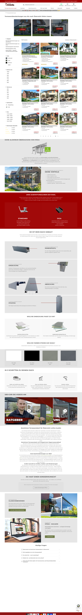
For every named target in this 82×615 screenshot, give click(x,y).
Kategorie (9, 38)
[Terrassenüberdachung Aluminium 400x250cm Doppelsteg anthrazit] (68, 49)
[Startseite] (9, 5)
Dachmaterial (9, 102)
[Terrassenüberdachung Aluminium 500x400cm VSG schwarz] (68, 119)
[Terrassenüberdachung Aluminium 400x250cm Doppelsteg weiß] (30, 73)
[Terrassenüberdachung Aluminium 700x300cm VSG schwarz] (68, 73)
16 (55, 136)
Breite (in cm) (9, 69)
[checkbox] (13, 41)
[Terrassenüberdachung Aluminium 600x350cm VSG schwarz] (68, 96)
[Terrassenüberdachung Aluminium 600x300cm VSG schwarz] (30, 119)
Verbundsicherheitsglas (46, 455)
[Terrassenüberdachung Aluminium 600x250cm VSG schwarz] (49, 119)
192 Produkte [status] (24, 39)
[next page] (58, 136)
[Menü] (80, 604)
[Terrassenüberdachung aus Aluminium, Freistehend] (49, 49)
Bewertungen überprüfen (12, 125)
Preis (8, 111)
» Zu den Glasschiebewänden (17, 510)
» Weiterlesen (50, 536)
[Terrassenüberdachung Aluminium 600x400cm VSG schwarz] (49, 96)
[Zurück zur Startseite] (6, 12)
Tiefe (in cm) (9, 87)
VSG (20, 458)
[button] (25, 64)
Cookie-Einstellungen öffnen (41, 487)
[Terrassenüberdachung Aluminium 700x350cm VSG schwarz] (49, 73)
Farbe (8, 55)
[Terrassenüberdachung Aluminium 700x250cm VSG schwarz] (30, 96)
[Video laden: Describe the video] (29, 410)
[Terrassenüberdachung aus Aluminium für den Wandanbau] (30, 49)
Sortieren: (70, 39)
